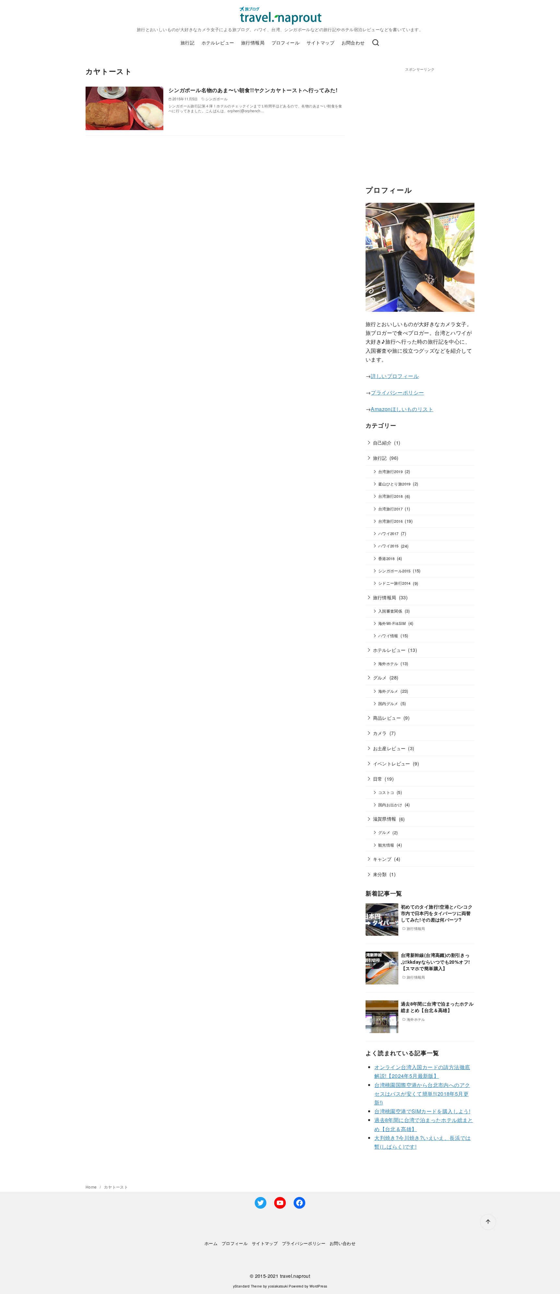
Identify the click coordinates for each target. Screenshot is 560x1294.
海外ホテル (388, 663)
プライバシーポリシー (397, 392)
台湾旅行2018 (390, 496)
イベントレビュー (391, 763)
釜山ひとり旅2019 (394, 483)
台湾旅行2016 (390, 521)
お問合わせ (353, 42)
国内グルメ (388, 703)
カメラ (380, 732)
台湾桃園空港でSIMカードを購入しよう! (422, 1111)
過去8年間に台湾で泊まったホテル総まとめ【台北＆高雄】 (437, 1006)
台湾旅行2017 (390, 508)
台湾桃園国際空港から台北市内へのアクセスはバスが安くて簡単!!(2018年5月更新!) (422, 1093)
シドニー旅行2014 (394, 583)
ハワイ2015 (388, 545)
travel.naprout (295, 1275)
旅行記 (187, 42)
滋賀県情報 (384, 818)
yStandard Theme (247, 1286)
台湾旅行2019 (390, 471)
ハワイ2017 (388, 533)
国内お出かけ (390, 804)
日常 (377, 778)
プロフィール (285, 42)
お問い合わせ (343, 1243)
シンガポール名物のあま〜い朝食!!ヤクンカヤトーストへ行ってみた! (253, 90)
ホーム (210, 1243)
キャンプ (382, 858)
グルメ (380, 677)
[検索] (375, 43)
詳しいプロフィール (395, 376)
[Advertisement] (420, 117)
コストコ (386, 792)
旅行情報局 (252, 42)
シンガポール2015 (394, 570)
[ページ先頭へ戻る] (488, 1222)
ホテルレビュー (218, 42)
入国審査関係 (390, 611)
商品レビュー (387, 717)
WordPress (318, 1286)
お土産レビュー (389, 748)
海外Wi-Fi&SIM (392, 623)
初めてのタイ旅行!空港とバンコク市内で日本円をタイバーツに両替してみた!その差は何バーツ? (436, 913)
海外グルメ (388, 691)
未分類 (380, 874)
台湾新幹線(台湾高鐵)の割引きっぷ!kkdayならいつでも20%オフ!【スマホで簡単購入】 (435, 961)
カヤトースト (116, 1187)
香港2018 (386, 558)
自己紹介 (382, 442)
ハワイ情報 (388, 635)
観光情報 (386, 845)
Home (92, 1187)
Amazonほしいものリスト (402, 409)
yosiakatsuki (278, 1286)
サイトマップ (320, 42)
